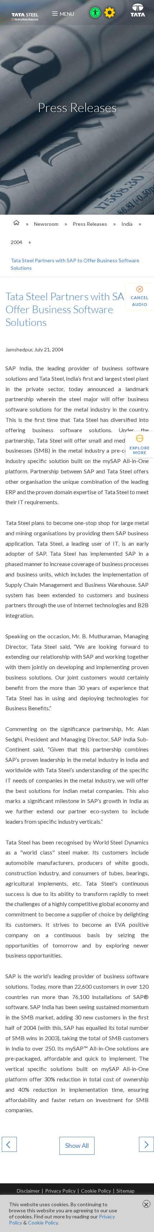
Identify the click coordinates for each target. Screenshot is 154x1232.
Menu (67, 14)
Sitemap (125, 1191)
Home (15, 224)
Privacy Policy (60, 1191)
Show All (77, 1145)
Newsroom (46, 224)
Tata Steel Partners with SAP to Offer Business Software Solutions (75, 264)
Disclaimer (28, 1191)
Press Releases (90, 224)
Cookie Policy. (43, 1222)
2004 (16, 242)
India (127, 224)
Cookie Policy (96, 1191)
